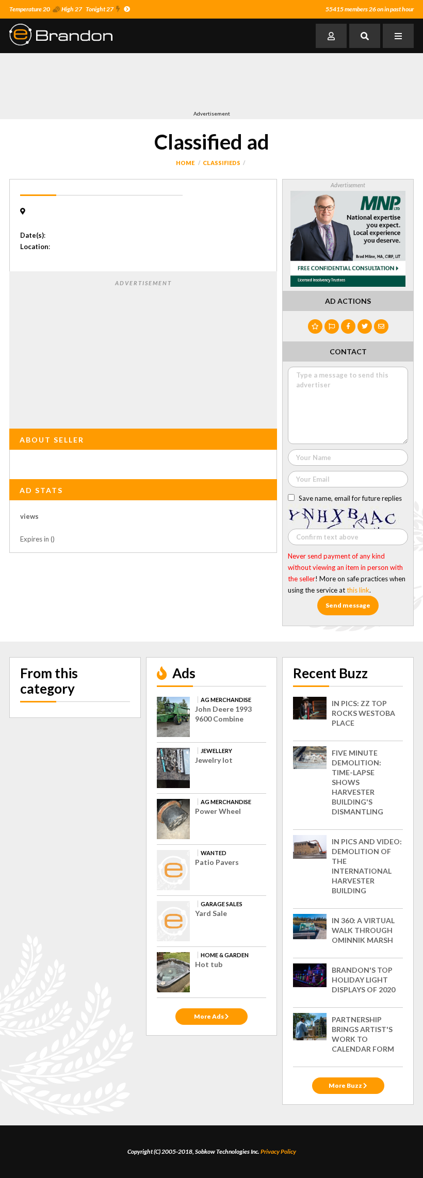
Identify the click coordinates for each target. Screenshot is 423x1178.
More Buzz (346, 1085)
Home (185, 162)
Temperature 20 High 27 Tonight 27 (61, 9)
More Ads (209, 1016)
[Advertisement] (197, 81)
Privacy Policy (278, 1151)
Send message (348, 605)
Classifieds (221, 162)
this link (358, 590)
